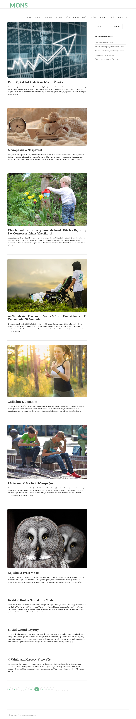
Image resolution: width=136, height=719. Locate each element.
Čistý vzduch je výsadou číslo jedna (107, 59)
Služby (93, 17)
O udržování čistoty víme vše (29, 659)
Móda (67, 17)
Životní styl (122, 17)
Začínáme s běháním (22, 401)
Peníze (84, 17)
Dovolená (48, 17)
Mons (19, 5)
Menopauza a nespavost (25, 150)
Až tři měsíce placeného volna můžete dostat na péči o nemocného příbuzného (47, 317)
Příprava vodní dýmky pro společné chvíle (109, 47)
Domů (29, 17)
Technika (103, 17)
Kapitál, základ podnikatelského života (35, 82)
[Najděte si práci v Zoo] (47, 538)
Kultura (58, 17)
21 (60, 689)
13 (49, 689)
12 (43, 689)
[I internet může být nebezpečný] (47, 452)
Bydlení (38, 17)
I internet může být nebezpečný (31, 483)
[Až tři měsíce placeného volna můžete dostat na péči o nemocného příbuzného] (47, 285)
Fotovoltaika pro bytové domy (105, 55)
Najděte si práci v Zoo (23, 572)
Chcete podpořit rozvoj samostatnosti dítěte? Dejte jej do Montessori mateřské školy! (47, 231)
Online (76, 17)
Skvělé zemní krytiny (23, 629)
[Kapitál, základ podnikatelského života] (47, 50)
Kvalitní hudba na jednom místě (31, 600)
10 (31, 689)
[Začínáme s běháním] (47, 371)
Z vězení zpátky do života (104, 42)
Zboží (112, 17)
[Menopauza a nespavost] (47, 127)
